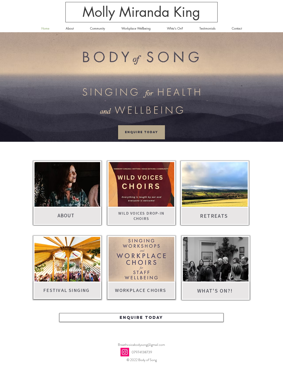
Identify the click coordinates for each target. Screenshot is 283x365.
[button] (97, 28)
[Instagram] (124, 352)
